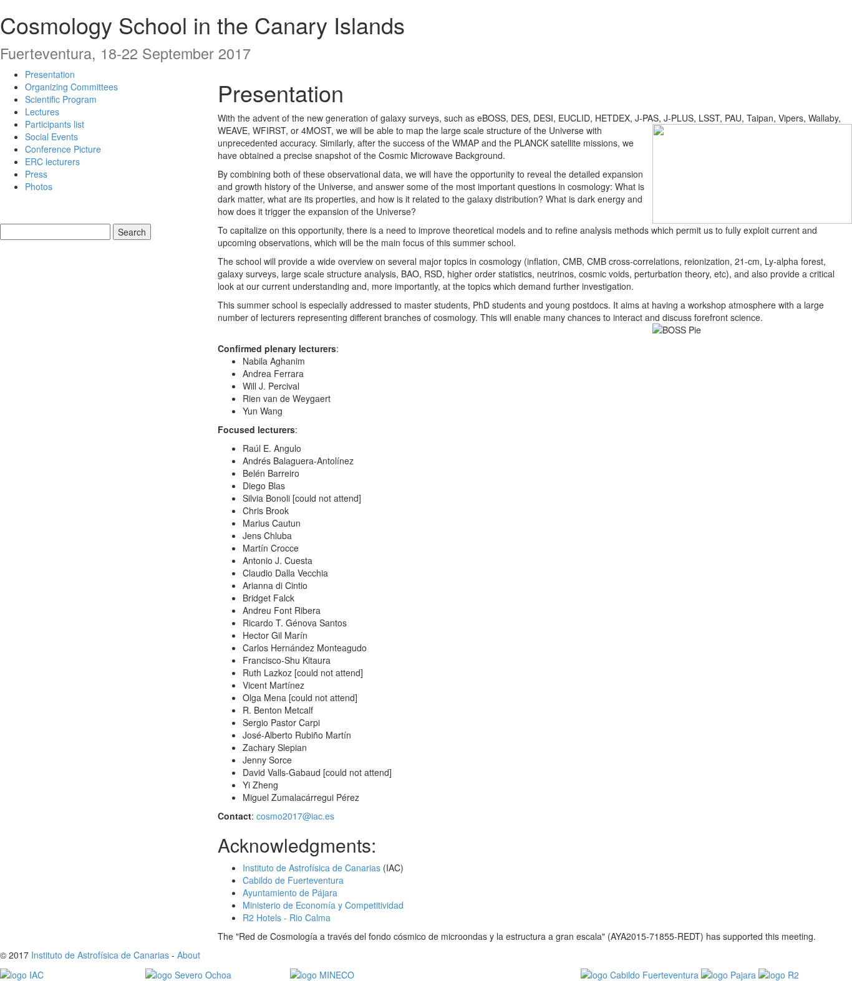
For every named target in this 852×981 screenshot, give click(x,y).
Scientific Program (61, 99)
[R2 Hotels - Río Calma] (778, 973)
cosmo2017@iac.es (295, 816)
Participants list (54, 124)
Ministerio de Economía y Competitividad (323, 905)
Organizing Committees (71, 86)
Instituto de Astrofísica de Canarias (311, 867)
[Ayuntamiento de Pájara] (728, 973)
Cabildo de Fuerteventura (293, 880)
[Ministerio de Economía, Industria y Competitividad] (322, 973)
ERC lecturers (52, 161)
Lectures (42, 111)
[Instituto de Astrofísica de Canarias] (22, 973)
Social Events (51, 136)
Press (36, 174)
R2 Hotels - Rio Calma (287, 917)
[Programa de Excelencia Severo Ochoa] (188, 973)
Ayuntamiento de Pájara (290, 892)
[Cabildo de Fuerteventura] (640, 973)
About (188, 955)
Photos (38, 186)
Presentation (50, 74)
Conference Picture (63, 149)
